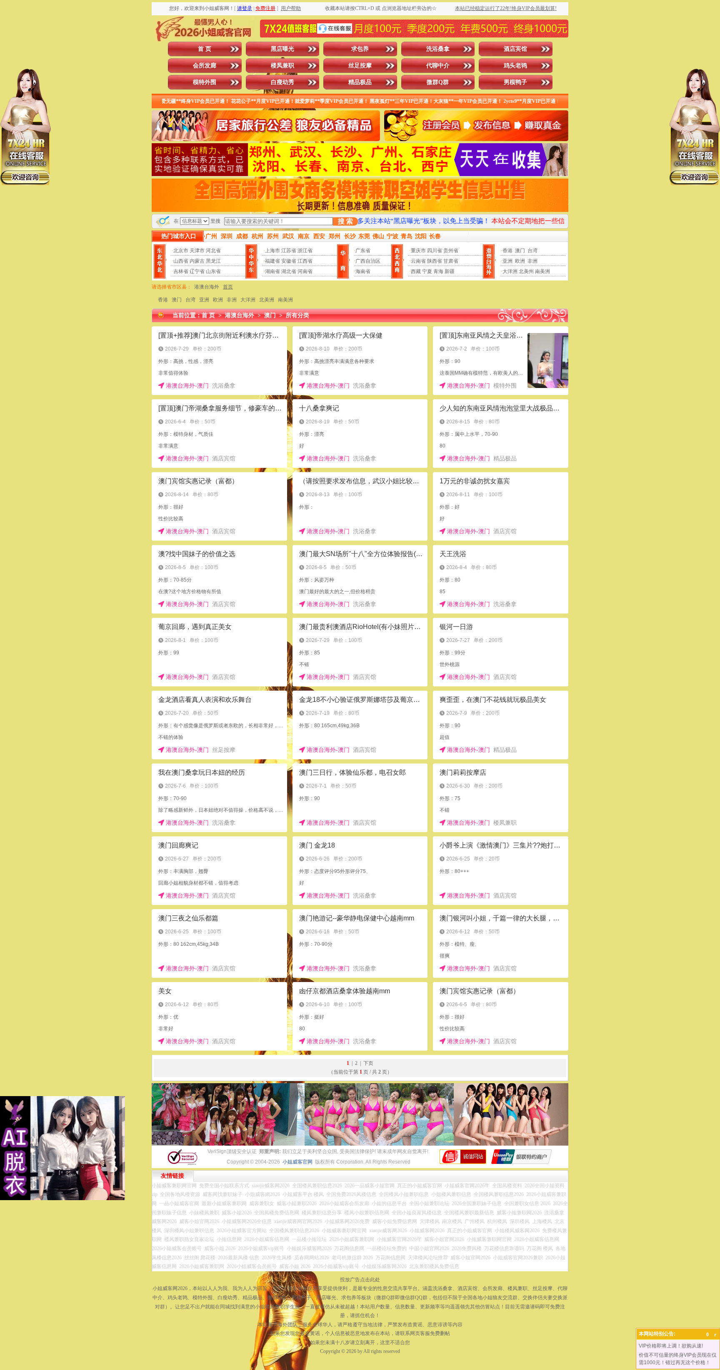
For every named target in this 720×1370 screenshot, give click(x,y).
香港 (507, 251)
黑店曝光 (282, 49)
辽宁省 (197, 271)
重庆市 (418, 251)
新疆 (450, 271)
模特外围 (204, 82)
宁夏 (427, 271)
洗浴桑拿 (438, 49)
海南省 (362, 271)
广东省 (362, 251)
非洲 (533, 261)
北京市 (180, 251)
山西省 (180, 261)
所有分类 (297, 315)
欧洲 (520, 261)
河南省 (305, 271)
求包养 (360, 49)
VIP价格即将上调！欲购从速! (671, 1346)
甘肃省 (450, 261)
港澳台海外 (206, 287)
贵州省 (450, 251)
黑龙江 (213, 261)
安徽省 (288, 261)
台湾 (533, 251)
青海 (438, 271)
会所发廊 (204, 65)
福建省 (272, 261)
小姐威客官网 (297, 1162)
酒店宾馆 (515, 49)
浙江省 (305, 251)
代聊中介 (438, 65)
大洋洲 (510, 271)
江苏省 (288, 251)
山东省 (213, 271)
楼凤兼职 (282, 65)
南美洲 (542, 271)
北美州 (526, 271)
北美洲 (266, 300)
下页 (368, 1063)
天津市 (197, 251)
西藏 (416, 271)
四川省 (434, 251)
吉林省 (180, 271)
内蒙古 (197, 261)
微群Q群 (438, 82)
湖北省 (288, 271)
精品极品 (360, 82)
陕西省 (434, 261)
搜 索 (345, 221)
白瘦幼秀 (282, 82)
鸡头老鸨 (515, 65)
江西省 (305, 261)
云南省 (418, 261)
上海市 (272, 251)
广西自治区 (367, 261)
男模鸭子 (515, 82)
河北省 (213, 251)
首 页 (204, 49)
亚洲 (507, 261)
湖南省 (272, 271)
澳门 (520, 251)
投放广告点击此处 (360, 1280)
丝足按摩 (360, 65)
